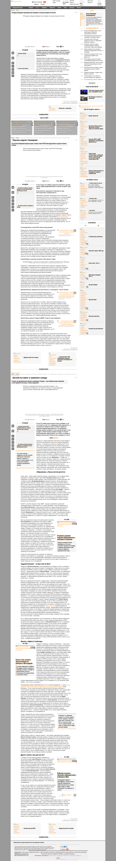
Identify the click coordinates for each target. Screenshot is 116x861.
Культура (72, 7)
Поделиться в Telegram (13, 72)
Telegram (63, 847)
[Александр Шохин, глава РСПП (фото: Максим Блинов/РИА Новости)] (66, 231)
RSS (61, 847)
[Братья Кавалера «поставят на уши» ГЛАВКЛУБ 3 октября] (84, 203)
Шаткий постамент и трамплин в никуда (25, 206)
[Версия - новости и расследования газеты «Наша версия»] (21, 3)
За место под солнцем (23, 68)
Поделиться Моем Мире (13, 58)
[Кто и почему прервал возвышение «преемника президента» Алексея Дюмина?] (84, 189)
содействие (51, 605)
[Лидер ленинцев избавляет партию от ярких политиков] (17, 828)
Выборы (56, 438)
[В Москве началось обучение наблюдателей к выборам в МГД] (66, 765)
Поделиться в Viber (13, 69)
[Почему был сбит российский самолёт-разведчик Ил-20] (84, 215)
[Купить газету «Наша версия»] (33, 2)
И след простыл (100, 4)
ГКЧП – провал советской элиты (82, 6)
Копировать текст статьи (13, 75)
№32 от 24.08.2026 (38, 2)
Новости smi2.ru (15, 372)
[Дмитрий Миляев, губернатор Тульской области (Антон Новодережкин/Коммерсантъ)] (66, 294)
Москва (79, 7)
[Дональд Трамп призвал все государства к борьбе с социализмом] (84, 172)
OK (58, 858)
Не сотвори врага (66, 3)
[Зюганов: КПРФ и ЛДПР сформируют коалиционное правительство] (84, 141)
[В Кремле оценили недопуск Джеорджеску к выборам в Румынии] (66, 528)
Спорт (65, 7)
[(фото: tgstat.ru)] (66, 795)
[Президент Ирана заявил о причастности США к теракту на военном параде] (84, 127)
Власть (37, 7)
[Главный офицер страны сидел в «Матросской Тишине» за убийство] (84, 328)
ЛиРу (66, 847)
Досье (92, 11)
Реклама (43, 4)
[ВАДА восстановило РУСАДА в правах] (84, 115)
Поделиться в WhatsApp (13, 66)
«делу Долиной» (63, 216)
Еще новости (92, 83)
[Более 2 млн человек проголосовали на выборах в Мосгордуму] (25, 652)
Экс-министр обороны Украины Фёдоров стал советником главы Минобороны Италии (25, 445)
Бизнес (59, 7)
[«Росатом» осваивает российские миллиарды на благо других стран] (84, 316)
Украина (31, 7)
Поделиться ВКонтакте (13, 53)
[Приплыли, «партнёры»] (52, 108)
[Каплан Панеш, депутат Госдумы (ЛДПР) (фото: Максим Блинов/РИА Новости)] (66, 322)
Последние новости (92, 28)
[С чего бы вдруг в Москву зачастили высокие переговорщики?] (17, 358)
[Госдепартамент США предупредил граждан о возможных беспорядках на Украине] (52, 359)
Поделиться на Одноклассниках (13, 63)
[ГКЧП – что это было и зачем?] (84, 284)
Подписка (36, 4)
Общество (52, 7)
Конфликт (44, 7)
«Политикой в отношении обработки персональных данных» (65, 855)
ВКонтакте (64, 847)
